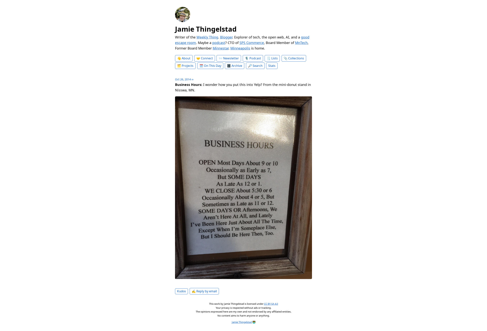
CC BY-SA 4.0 (271, 303)
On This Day (212, 66)
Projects (187, 66)
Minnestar (220, 48)
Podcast (255, 58)
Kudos (181, 291)
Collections (296, 58)
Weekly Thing (207, 37)
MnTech (301, 42)
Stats (271, 66)
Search (258, 66)
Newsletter (231, 58)
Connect (207, 58)
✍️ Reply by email (204, 291)
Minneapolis (240, 48)
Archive (237, 66)
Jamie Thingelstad (206, 29)
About (186, 58)
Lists (274, 58)
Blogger (226, 37)
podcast (218, 42)
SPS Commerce (252, 42)
